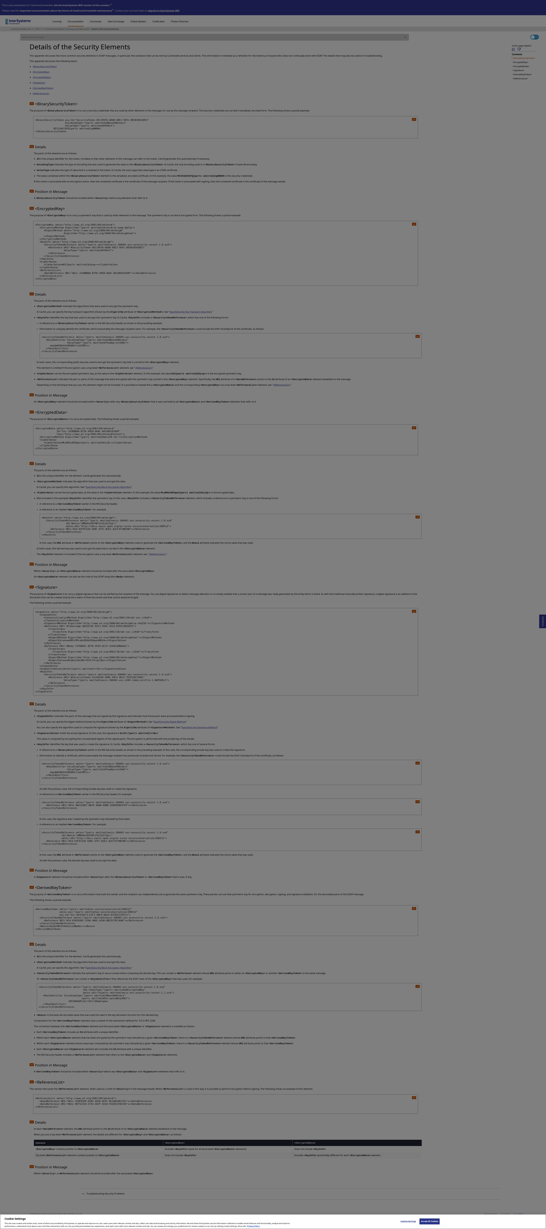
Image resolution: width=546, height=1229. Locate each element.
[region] (273, 1221)
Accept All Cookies (429, 1221)
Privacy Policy (253, 1226)
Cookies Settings (408, 1221)
